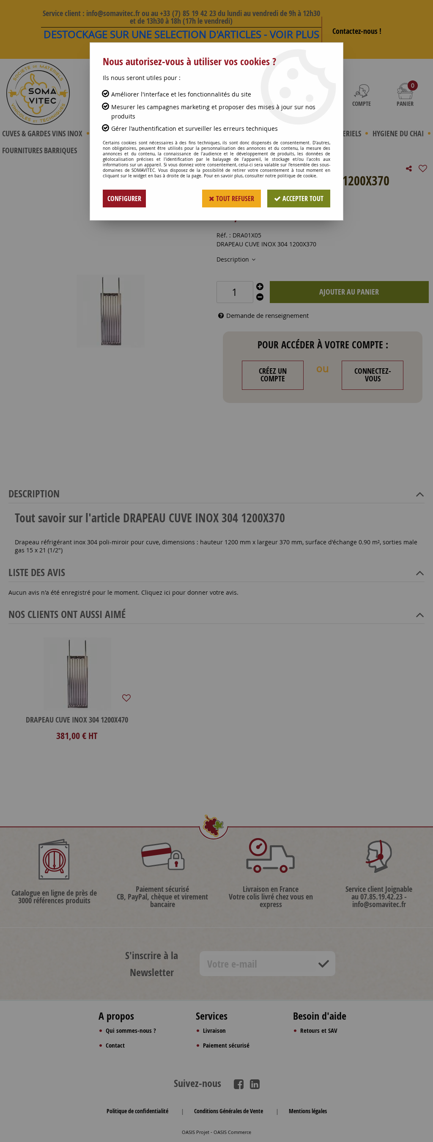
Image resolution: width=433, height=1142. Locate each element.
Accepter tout (302, 198)
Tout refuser (234, 198)
